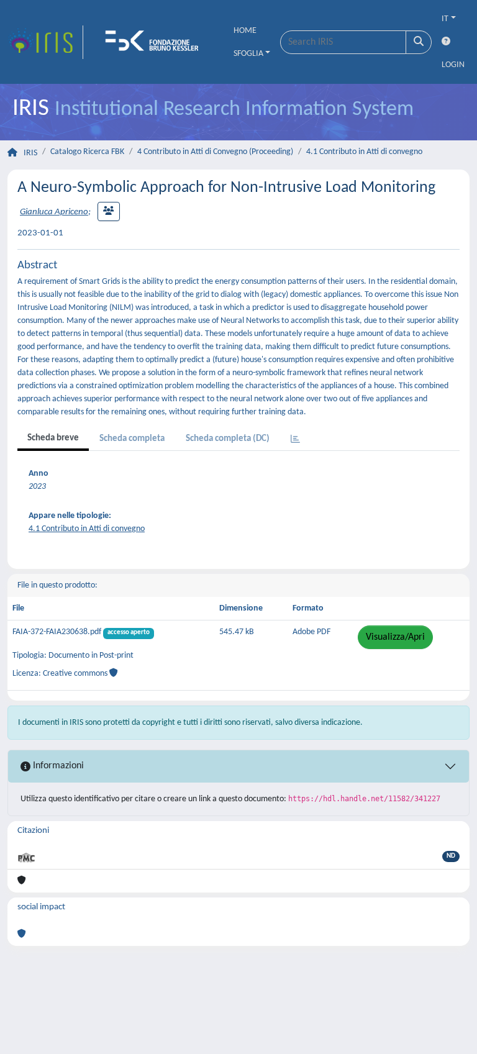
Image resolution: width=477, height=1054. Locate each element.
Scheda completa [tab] (132, 438)
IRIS (30, 153)
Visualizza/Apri (395, 637)
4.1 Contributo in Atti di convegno (364, 152)
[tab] (295, 440)
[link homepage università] (156, 42)
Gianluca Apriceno (54, 212)
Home (245, 30)
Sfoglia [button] (248, 53)
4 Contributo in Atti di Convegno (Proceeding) (215, 152)
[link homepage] (45, 42)
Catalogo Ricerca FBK (87, 152)
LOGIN (453, 65)
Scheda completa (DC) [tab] (228, 438)
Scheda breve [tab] (53, 438)
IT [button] (445, 19)
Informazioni (57, 766)
